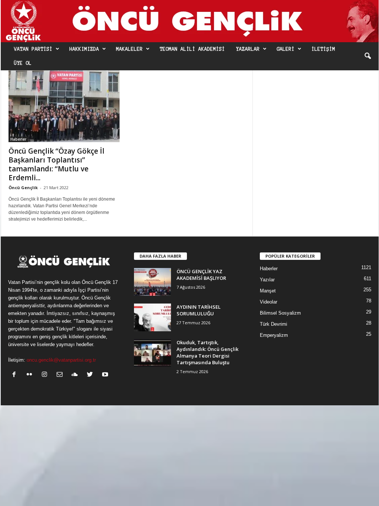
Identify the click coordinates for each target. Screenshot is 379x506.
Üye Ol (23, 63)
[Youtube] (106, 375)
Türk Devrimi (273, 324)
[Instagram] (46, 375)
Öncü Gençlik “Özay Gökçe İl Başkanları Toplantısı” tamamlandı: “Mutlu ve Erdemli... (56, 164)
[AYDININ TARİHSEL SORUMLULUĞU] (152, 317)
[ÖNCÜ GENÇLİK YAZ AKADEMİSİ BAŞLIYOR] (152, 282)
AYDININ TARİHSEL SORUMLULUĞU (199, 310)
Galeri (286, 49)
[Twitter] (91, 375)
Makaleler (129, 49)
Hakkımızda (84, 49)
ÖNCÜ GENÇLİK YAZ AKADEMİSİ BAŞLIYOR (201, 274)
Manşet (268, 291)
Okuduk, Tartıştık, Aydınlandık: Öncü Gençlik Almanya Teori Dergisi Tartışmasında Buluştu (207, 352)
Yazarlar (248, 49)
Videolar (268, 302)
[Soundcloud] (76, 375)
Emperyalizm (274, 335)
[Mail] (61, 375)
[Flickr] (30, 375)
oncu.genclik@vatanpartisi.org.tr (61, 360)
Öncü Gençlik (23, 187)
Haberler (18, 139)
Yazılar (267, 279)
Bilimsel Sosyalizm (280, 313)
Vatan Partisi (33, 49)
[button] (367, 56)
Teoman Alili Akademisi (192, 49)
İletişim (323, 49)
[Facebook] (15, 375)
